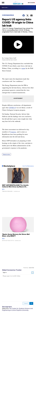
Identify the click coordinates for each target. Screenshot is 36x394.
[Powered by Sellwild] (31, 267)
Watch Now (31, 2)
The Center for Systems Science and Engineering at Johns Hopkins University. (17, 309)
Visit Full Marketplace (28, 166)
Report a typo (6, 154)
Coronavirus (8, 15)
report (23, 68)
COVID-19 (12, 108)
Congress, (13, 132)
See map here (7, 307)
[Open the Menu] (3, 2)
